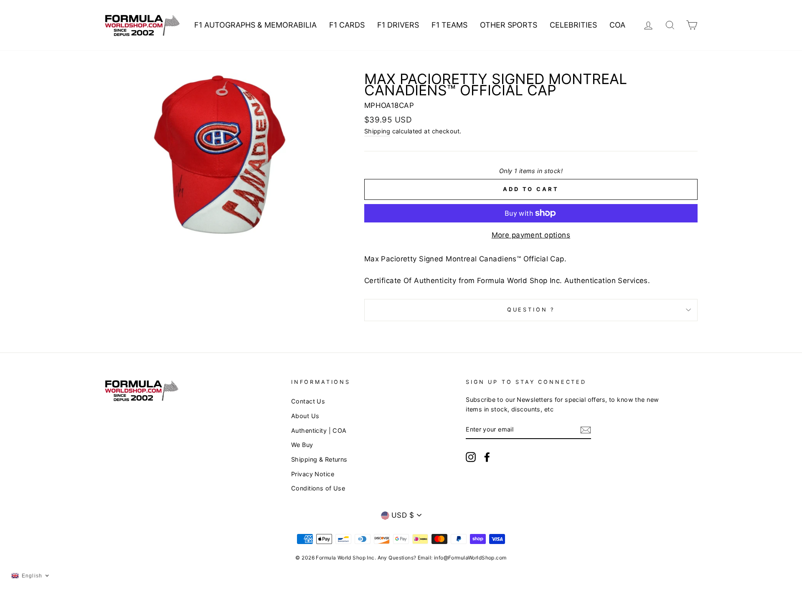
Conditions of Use (318, 488)
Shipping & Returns (319, 459)
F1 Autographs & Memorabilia (255, 24)
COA (617, 24)
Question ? (531, 309)
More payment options (531, 235)
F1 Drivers (398, 24)
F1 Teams (449, 24)
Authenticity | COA (319, 430)
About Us (305, 415)
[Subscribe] (585, 429)
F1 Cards (347, 24)
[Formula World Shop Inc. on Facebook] (487, 457)
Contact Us (308, 401)
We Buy (302, 444)
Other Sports (508, 24)
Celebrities (573, 24)
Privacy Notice (312, 474)
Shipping (377, 131)
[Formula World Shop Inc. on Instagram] (471, 457)
